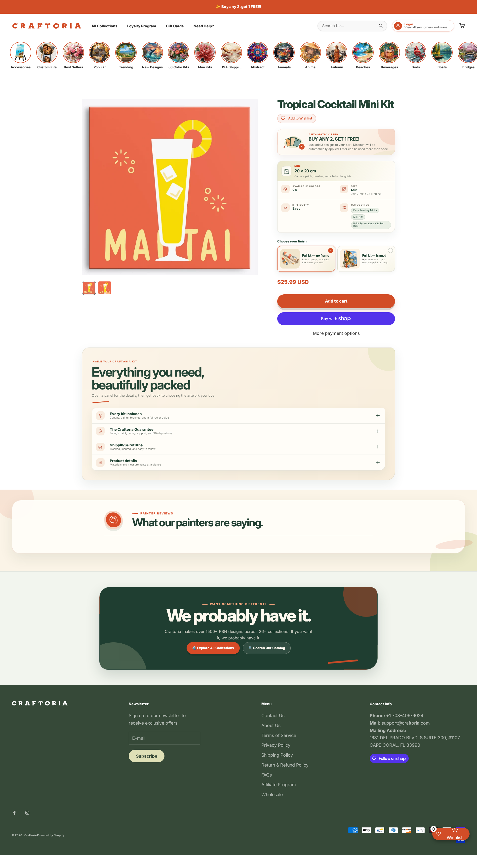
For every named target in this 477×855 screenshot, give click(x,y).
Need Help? (204, 26)
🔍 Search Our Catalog (266, 648)
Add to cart (336, 301)
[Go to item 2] (105, 288)
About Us (270, 725)
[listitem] (20, 55)
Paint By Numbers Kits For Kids (368, 225)
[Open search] (381, 26)
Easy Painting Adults (365, 210)
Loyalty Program (141, 26)
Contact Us (272, 715)
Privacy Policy (275, 745)
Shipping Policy (277, 755)
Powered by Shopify (50, 835)
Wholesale (272, 794)
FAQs (266, 774)
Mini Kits (358, 216)
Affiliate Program (278, 784)
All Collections (104, 26)
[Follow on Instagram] (27, 812)
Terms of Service (278, 735)
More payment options (336, 333)
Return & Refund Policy (285, 765)
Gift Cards (175, 26)
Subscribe (146, 756)
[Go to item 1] (89, 288)
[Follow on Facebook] (14, 812)
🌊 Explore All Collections (213, 648)
